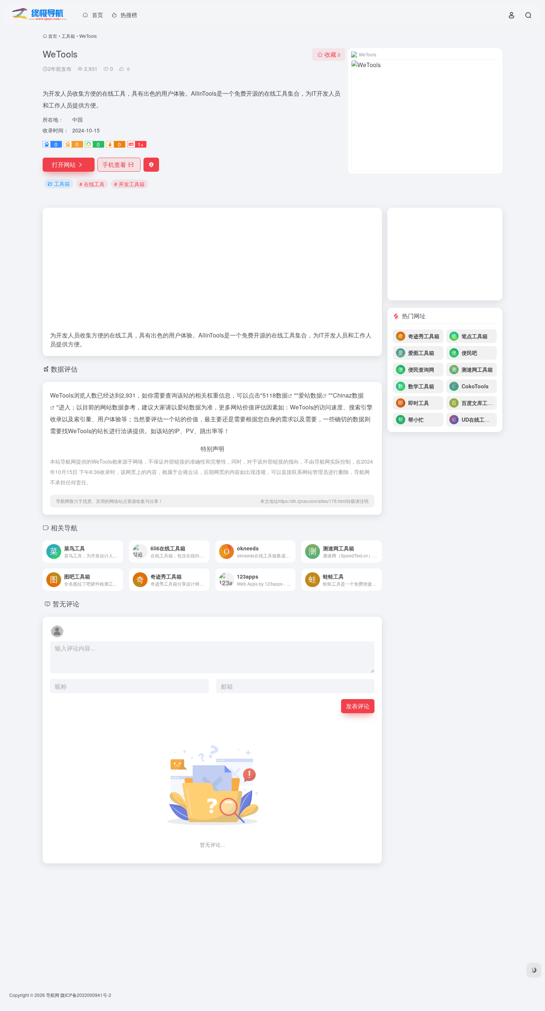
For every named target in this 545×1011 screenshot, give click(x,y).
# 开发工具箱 (129, 184)
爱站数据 (310, 395)
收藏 (332, 54)
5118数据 (275, 395)
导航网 (52, 995)
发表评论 (358, 706)
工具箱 (68, 36)
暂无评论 (66, 603)
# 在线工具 (92, 184)
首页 (52, 36)
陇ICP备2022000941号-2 (85, 995)
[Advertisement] (212, 273)
